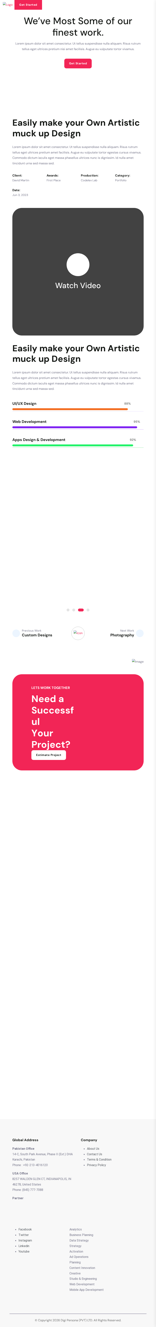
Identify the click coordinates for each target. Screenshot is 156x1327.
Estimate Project (48, 755)
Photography (122, 635)
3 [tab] (81, 610)
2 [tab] (73, 610)
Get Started (28, 5)
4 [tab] (88, 610)
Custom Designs (37, 635)
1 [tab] (68, 610)
